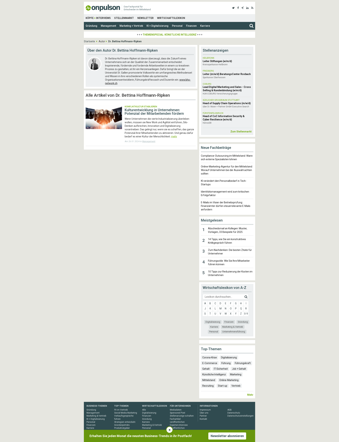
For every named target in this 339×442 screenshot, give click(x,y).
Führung (226, 363)
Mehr (250, 394)
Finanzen (191, 25)
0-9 (246, 313)
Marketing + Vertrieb (131, 25)
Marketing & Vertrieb (232, 326)
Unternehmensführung (233, 331)
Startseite (89, 41)
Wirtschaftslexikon (171, 18)
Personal (177, 25)
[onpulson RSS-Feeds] (252, 8)
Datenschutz (233, 413)
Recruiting (208, 385)
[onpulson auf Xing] (243, 8)
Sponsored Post (177, 413)
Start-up (222, 385)
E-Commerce (209, 363)
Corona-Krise (209, 357)
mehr (174, 136)
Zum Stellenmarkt (241, 131)
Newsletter (145, 18)
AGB (229, 410)
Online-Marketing (229, 380)
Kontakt (203, 419)
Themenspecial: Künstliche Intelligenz (170, 34)
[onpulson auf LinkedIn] (247, 8)
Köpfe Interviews (98, 18)
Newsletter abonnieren (227, 436)
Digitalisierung (213, 322)
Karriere (205, 25)
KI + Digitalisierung (157, 25)
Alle (144, 410)
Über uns (204, 413)
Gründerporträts (122, 425)
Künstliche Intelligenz (214, 374)
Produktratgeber (122, 428)
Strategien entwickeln (124, 422)
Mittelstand (208, 380)
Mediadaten (176, 410)
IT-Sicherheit (221, 368)
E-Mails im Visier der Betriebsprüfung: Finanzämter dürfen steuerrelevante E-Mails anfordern (225, 206)
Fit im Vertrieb (121, 410)
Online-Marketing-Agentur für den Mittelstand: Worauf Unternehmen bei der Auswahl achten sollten (227, 170)
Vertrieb (235, 385)
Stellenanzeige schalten (182, 416)
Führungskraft (243, 363)
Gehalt (206, 368)
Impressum (205, 410)
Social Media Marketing (125, 413)
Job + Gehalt (239, 368)
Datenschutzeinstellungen (240, 416)
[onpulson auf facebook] (238, 8)
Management (108, 25)
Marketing (235, 374)
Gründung (91, 25)
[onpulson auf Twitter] (233, 8)
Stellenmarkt (124, 18)
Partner (203, 416)
